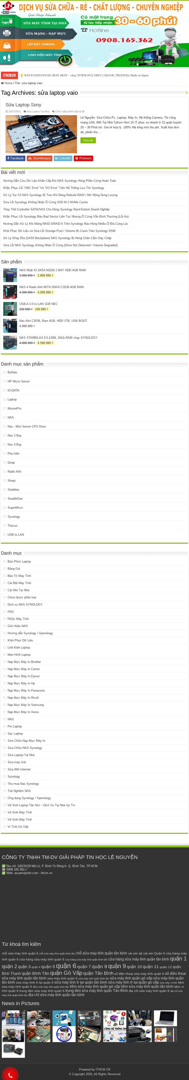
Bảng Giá (14, 568)
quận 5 (48, 966)
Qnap (11, 462)
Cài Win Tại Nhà (18, 590)
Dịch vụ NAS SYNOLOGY (25, 604)
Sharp (11, 480)
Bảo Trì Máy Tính (19, 576)
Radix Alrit (14, 471)
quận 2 (9, 966)
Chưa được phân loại (22, 597)
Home (8, 83)
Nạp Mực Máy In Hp (21, 683)
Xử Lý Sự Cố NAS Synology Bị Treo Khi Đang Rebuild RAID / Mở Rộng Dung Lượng (60, 195)
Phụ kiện (13, 453)
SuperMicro (15, 507)
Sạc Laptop (15, 733)
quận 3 (24, 966)
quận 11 (151, 966)
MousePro (14, 408)
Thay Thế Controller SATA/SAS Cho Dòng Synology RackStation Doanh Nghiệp (56, 209)
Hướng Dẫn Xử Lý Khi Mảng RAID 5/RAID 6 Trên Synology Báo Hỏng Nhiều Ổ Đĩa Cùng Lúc (65, 223)
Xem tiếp (88, 140)
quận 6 (66, 965)
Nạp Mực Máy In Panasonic (26, 690)
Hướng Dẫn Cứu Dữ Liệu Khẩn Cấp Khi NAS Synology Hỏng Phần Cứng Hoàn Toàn (59, 180)
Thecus (13, 525)
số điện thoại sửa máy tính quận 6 (139, 973)
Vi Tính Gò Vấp (18, 826)
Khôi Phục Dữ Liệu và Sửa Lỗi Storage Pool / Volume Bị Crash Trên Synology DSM (59, 231)
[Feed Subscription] (187, 92)
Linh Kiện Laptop (19, 647)
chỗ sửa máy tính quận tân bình (101, 953)
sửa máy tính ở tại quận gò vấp (133, 982)
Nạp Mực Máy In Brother (24, 662)
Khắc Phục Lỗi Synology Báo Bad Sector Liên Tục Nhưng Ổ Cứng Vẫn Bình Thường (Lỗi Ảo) (66, 216)
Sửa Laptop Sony (23, 104)
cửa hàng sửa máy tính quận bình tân (86, 959)
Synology (14, 516)
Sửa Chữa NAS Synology (25, 748)
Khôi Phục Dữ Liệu (20, 640)
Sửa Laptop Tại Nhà (38, 111)
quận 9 (117, 966)
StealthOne (15, 498)
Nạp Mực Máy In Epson (24, 676)
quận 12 (166, 967)
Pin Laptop (15, 726)
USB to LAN (16, 534)
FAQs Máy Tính (18, 619)
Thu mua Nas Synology (23, 783)
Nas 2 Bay (15, 435)
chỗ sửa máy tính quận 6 (20, 953)
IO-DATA (13, 390)
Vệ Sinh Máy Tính (20, 812)
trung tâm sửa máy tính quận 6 (42, 991)
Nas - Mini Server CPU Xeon (27, 426)
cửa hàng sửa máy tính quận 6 (41, 959)
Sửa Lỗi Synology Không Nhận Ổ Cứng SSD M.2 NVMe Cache (45, 202)
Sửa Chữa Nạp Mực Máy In (26, 740)
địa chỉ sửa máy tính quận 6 (149, 991)
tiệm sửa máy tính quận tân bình (147, 986)
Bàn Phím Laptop (19, 561)
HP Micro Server (19, 381)
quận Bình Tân (35, 973)
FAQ (11, 611)
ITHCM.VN (103, 1069)
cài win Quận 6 (154, 953)
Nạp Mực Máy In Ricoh (23, 697)
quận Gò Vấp (66, 973)
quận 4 (36, 967)
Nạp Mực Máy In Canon (24, 669)
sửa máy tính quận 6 (62, 978)
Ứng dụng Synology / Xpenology (29, 798)
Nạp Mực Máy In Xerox (23, 712)
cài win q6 (135, 953)
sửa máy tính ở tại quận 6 (34, 982)
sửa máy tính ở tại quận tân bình (80, 982)
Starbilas (13, 489)
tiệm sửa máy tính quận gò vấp (95, 986)
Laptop (12, 399)
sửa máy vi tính (168, 982)
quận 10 (134, 966)
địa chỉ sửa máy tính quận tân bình (56, 995)
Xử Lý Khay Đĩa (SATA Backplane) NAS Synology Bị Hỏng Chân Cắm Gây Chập (57, 238)
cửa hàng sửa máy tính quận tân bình (138, 959)
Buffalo (12, 372)
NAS (11, 417)
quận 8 (99, 966)
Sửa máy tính (17, 762)
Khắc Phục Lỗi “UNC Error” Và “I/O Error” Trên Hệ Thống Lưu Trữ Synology (53, 188)
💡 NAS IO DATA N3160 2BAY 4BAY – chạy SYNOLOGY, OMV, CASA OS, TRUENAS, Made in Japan (84, 75)
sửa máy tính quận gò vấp (131, 978)
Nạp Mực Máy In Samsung (26, 705)
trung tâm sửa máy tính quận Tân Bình (96, 991)
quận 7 (84, 966)
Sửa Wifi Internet (19, 769)
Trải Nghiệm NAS (19, 791)
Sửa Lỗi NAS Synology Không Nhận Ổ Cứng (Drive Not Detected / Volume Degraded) (60, 245)
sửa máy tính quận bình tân (93, 978)
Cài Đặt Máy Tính (19, 583)
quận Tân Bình (98, 973)
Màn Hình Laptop (19, 654)
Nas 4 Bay (15, 444)
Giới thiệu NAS (18, 626)
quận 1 (178, 958)
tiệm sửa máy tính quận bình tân (51, 986)
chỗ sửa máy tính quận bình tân (57, 953)
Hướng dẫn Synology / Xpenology (30, 633)
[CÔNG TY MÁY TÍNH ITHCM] (94, 34)
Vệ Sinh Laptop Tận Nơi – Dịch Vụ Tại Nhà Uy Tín (41, 805)
